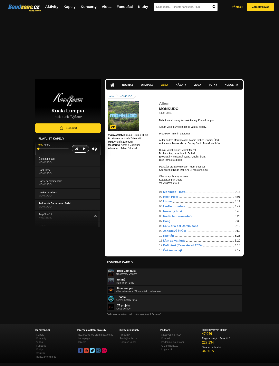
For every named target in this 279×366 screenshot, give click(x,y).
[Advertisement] (139, 44)
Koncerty (89, 7)
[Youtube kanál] (86, 350)
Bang (167, 221)
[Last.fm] (104, 350)
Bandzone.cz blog (46, 356)
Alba (164, 84)
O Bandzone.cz (169, 345)
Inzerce (82, 342)
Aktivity (51, 7)
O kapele (147, 84)
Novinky (127, 84)
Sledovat (71, 128)
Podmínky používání (172, 342)
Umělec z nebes (174, 206)
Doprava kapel (128, 342)
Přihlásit (237, 6)
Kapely (70, 7)
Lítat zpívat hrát (174, 240)
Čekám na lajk (173, 250)
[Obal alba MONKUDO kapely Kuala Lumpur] (123, 116)
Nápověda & (171, 334)
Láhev (167, 201)
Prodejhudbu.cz (128, 338)
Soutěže (41, 353)
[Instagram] (98, 350)
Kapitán (168, 235)
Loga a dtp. (167, 349)
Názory (181, 84)
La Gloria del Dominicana (180, 225)
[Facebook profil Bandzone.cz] (80, 350)
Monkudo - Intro (174, 191)
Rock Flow (170, 196)
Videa (107, 7)
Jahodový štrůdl (174, 230)
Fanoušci (125, 7)
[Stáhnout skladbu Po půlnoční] (95, 216)
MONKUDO (125, 96)
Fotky (213, 84)
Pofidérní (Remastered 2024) (183, 245)
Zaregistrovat (260, 6)
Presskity (125, 334)
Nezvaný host (172, 211)
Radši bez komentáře (177, 216)
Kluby (143, 7)
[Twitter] (92, 350)
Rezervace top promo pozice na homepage (95, 336)
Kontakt (165, 338)
